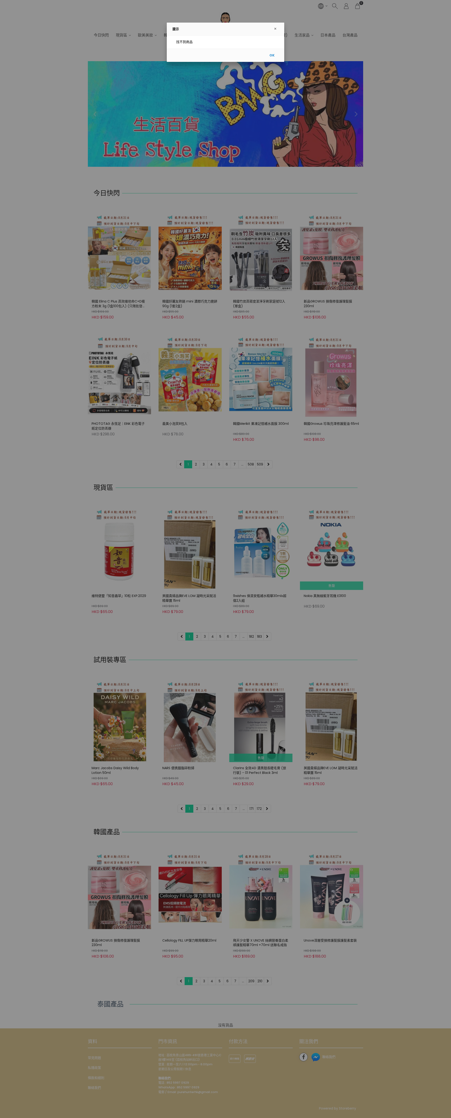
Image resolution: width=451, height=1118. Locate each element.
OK (272, 55)
